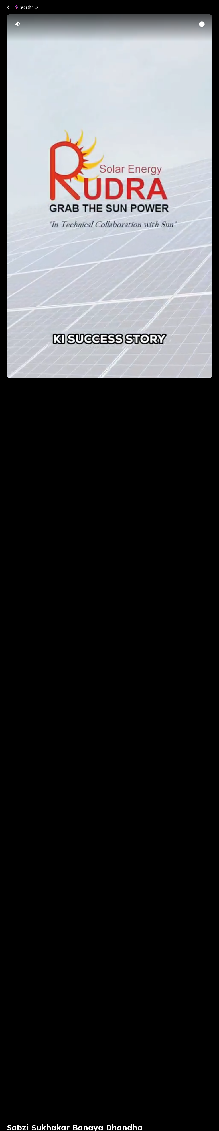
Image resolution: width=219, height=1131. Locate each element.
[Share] (17, 24)
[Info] (202, 24)
